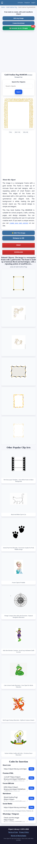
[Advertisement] (18, 52)
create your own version (18, 223)
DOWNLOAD (18, 252)
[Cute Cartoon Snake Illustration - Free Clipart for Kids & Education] (18, 670)
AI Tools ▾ (20, 2)
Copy (31, 769)
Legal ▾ (33, 2)
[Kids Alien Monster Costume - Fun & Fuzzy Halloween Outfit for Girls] (18, 635)
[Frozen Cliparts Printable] (18, 567)
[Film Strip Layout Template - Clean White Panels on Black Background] (18, 464)
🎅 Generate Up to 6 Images (21, 27)
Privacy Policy (24, 832)
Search (19, 92)
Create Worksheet (18, 23)
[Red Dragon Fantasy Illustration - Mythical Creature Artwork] (18, 704)
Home (3, 7)
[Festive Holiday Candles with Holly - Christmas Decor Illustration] (18, 737)
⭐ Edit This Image (18, 233)
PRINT (18, 245)
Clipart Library (13, 829)
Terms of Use (13, 832)
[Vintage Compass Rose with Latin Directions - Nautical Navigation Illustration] (18, 600)
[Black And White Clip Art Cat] (18, 499)
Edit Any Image (18, 18)
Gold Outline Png (11, 7)
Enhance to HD (18, 238)
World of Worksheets (18, 836)
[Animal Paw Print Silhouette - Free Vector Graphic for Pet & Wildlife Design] (18, 532)
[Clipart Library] (2, 3)
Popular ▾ (27, 2)
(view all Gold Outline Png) (18, 267)
